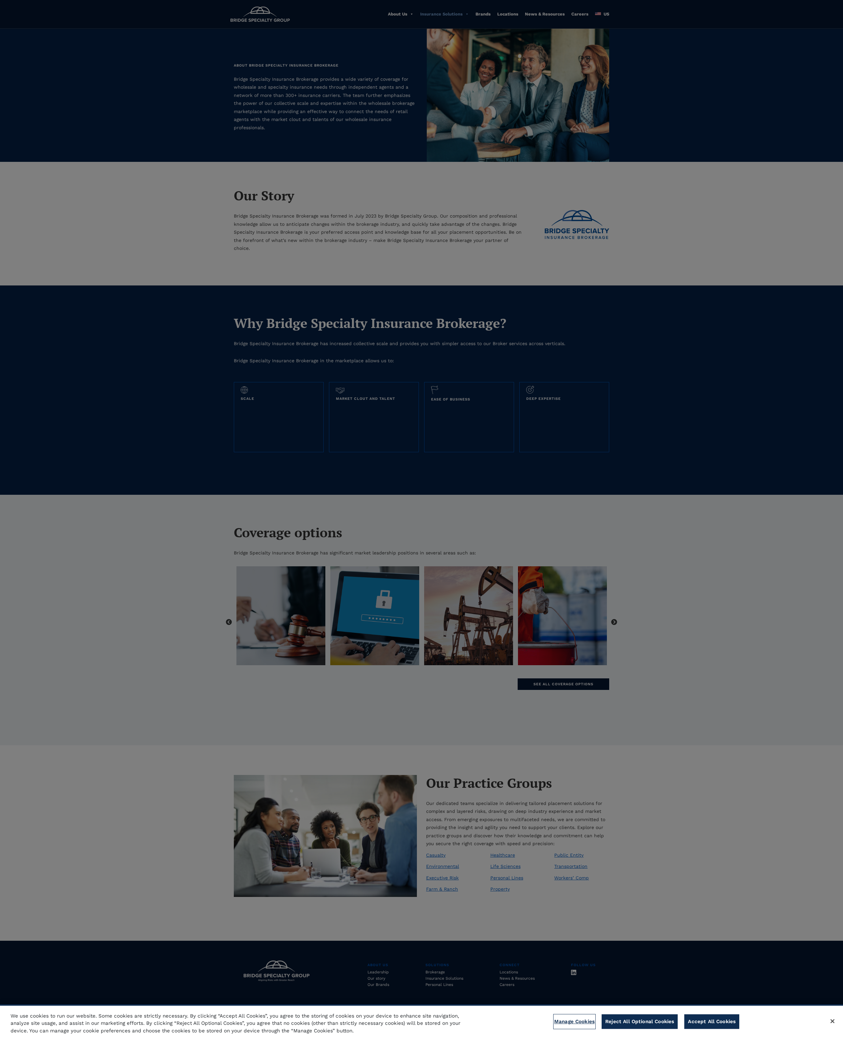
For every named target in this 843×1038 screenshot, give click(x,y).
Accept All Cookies (712, 1021)
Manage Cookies (574, 1021)
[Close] (832, 1021)
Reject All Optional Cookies (639, 1021)
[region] (421, 1021)
